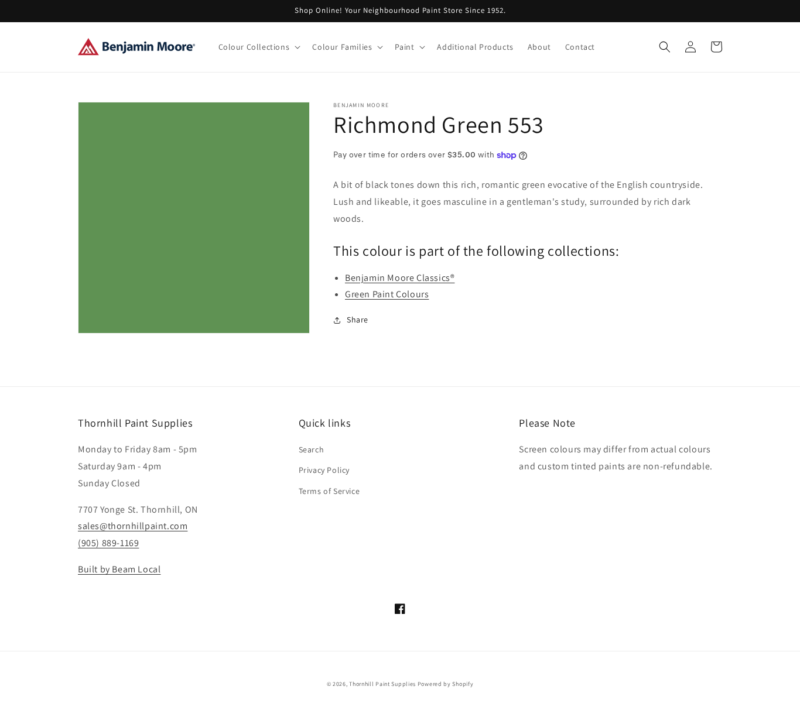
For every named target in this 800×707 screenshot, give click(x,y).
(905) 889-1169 (108, 543)
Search (311, 449)
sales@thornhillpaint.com (132, 526)
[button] (258, 47)
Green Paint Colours (387, 294)
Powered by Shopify (446, 684)
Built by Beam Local (119, 569)
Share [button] (357, 319)
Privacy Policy (324, 470)
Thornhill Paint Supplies (382, 684)
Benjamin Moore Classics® (399, 278)
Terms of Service (329, 491)
